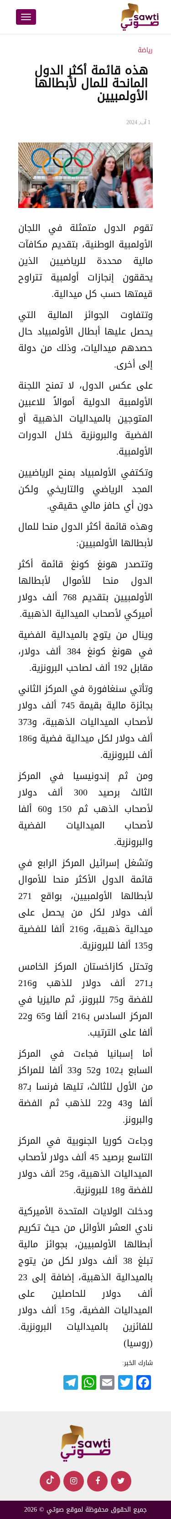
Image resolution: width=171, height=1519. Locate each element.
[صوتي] (86, 1444)
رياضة (145, 50)
